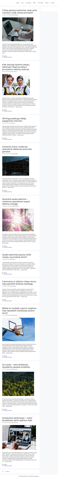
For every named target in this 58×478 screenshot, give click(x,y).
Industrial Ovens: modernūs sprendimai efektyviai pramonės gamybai (17, 149)
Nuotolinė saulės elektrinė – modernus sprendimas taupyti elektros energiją (16, 201)
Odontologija (40, 2)
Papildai (46, 2)
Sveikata (17, 2)
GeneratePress (36, 476)
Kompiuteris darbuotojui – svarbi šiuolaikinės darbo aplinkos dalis (17, 419)
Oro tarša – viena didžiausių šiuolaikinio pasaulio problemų (16, 365)
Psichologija (28, 2)
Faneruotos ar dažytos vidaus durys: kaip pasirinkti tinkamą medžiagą (19, 282)
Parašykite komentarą (8, 57)
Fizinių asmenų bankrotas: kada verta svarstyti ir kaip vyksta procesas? (19, 11)
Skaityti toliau (19, 106)
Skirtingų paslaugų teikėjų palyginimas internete (14, 119)
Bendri (5, 299)
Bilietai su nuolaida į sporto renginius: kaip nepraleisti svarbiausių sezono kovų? (19, 310)
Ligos (22, 2)
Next (8, 471)
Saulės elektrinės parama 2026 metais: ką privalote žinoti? (16, 255)
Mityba (34, 2)
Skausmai (53, 2)
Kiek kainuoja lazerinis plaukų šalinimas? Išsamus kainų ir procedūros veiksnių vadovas (15, 67)
